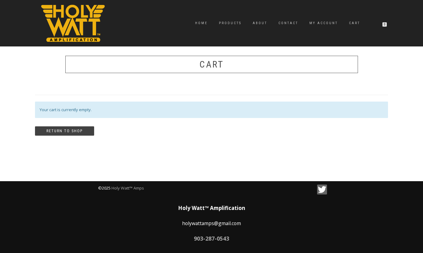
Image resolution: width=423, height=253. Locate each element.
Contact (288, 23)
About (260, 23)
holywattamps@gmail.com (211, 223)
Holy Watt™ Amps (127, 188)
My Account (323, 23)
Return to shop (64, 131)
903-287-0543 (211, 238)
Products (230, 23)
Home (201, 23)
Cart (354, 23)
